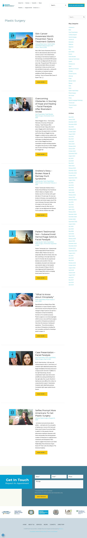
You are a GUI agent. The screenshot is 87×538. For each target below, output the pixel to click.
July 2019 (71, 255)
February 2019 (72, 263)
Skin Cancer (71, 95)
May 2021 (71, 204)
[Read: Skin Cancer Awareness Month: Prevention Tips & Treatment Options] (21, 40)
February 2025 (72, 129)
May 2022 (71, 187)
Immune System (72, 73)
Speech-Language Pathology (76, 100)
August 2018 (72, 268)
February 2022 (72, 195)
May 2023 (71, 163)
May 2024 (71, 139)
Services (39, 524)
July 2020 (71, 226)
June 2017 (71, 277)
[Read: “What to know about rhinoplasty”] (21, 299)
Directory (61, 524)
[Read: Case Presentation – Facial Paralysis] (21, 358)
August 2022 (72, 180)
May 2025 (71, 127)
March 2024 (71, 144)
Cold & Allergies (73, 37)
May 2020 (71, 231)
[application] (23, 3)
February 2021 (72, 212)
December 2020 (73, 214)
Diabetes (71, 44)
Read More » (41, 82)
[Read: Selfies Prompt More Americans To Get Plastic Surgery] (21, 417)
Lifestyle (37, 418)
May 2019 (71, 260)
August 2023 (72, 156)
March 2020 (71, 236)
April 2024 (71, 141)
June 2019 (71, 258)
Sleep (70, 98)
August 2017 (72, 275)
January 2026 (72, 119)
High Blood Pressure (74, 68)
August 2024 (72, 134)
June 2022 (71, 185)
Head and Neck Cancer (41, 44)
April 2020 (71, 233)
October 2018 (72, 265)
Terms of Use (50, 531)
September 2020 (73, 221)
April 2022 (71, 190)
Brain (70, 30)
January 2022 (72, 197)
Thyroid (70, 107)
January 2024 (72, 148)
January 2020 (72, 241)
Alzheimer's (71, 27)
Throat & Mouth (72, 105)
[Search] (66, 5)
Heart (70, 66)
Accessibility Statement (35, 531)
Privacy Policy (43, 531)
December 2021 (73, 199)
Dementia (71, 42)
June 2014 (71, 285)
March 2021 (71, 209)
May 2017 (71, 280)
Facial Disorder (49, 114)
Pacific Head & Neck (48, 181)
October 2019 (72, 248)
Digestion (71, 47)
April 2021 (71, 207)
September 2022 (73, 178)
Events (70, 54)
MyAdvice (61, 528)
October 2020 (72, 219)
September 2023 (73, 153)
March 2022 (71, 192)
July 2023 (71, 158)
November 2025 (73, 124)
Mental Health (72, 81)
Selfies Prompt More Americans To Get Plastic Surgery (45, 413)
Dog (70, 49)
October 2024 (72, 131)
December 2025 (73, 122)
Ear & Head (71, 51)
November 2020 (73, 216)
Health (49, 44)
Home (24, 524)
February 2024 (72, 146)
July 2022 (71, 182)
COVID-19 (71, 39)
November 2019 (73, 246)
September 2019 (73, 251)
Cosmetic (53, 524)
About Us (31, 524)
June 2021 (71, 202)
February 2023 (72, 168)
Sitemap (55, 531)
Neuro (46, 524)
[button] (76, 5)
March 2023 (71, 165)
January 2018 (72, 272)
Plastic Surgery (46, 45)
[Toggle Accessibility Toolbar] (3, 535)
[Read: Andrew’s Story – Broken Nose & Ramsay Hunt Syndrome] (21, 176)
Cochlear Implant (73, 34)
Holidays (71, 71)
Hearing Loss (72, 64)
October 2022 (72, 175)
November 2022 (73, 173)
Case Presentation (40, 114)
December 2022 (73, 170)
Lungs (70, 78)
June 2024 (71, 136)
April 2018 (71, 270)
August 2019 (72, 253)
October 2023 (72, 151)
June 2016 (71, 282)
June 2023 (71, 161)
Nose (70, 88)
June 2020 (71, 229)
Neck (70, 85)
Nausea (70, 83)
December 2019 (73, 243)
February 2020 (72, 238)
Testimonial (47, 116)
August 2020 (72, 224)
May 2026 (71, 117)
